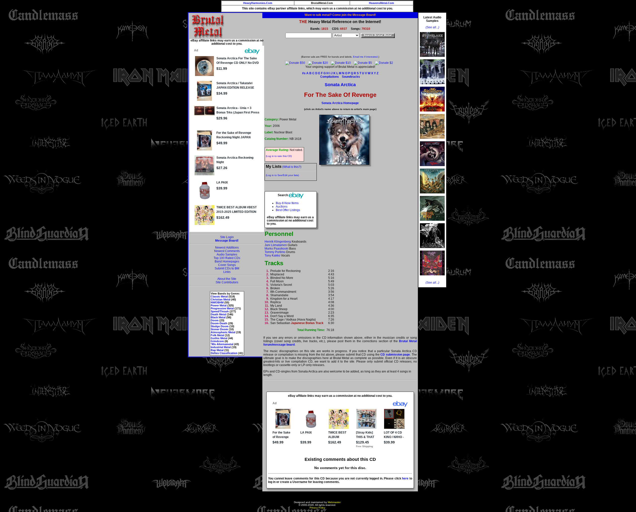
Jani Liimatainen (276, 245)
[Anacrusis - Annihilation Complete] (432, 140)
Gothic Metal (219, 338)
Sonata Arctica (340, 84)
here (405, 478)
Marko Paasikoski (276, 248)
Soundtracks (351, 76)
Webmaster (334, 502)
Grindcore (217, 341)
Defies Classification (224, 353)
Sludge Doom (220, 326)
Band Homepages (227, 261)
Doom (215, 320)
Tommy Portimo (275, 252)
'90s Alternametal (222, 344)
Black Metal (218, 317)
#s (304, 73)
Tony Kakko (272, 255)
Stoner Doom (219, 329)
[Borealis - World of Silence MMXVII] (432, 85)
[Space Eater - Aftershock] (432, 195)
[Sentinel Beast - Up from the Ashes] (432, 222)
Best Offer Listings (288, 210)
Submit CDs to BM (227, 268)
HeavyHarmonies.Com (257, 2)
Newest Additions (227, 247)
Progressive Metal (222, 308)
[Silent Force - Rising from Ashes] (432, 113)
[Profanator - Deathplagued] (432, 249)
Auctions (281, 206)
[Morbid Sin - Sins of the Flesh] (432, 277)
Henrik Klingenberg (278, 241)
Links (227, 272)
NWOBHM (217, 302)
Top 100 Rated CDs (227, 258)
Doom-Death (219, 323)
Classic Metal (219, 296)
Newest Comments (227, 251)
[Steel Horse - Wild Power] (432, 167)
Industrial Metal (221, 347)
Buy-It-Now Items (287, 203)
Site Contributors (227, 282)
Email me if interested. (365, 56)
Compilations (329, 76)
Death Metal (218, 314)
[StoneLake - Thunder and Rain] (432, 58)
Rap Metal (217, 350)
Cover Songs (227, 265)
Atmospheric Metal (223, 332)
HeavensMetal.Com (381, 2)
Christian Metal (220, 299)
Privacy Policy (317, 507)
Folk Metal (217, 335)
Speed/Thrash (220, 311)
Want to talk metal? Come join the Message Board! (340, 15)
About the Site (226, 279)
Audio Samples (227, 254)
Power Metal (219, 305)
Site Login (227, 237)
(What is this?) (291, 167)
